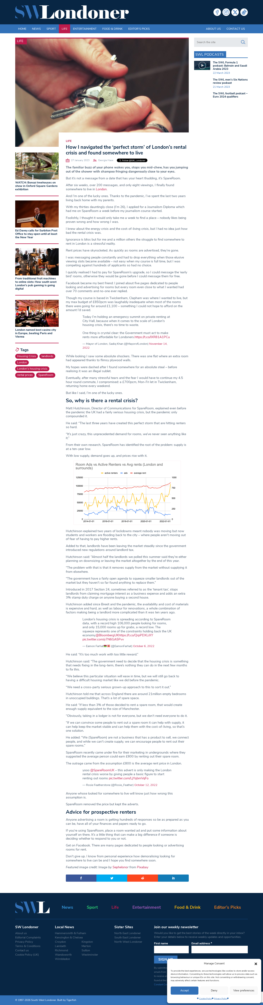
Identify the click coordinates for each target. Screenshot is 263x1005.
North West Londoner (128, 942)
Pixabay (142, 867)
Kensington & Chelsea (69, 937)
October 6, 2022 (143, 646)
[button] (256, 963)
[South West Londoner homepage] (72, 12)
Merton (86, 946)
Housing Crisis (26, 356)
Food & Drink (112, 29)
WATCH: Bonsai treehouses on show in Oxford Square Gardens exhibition (36, 186)
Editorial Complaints (28, 937)
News (36, 29)
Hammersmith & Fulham (70, 933)
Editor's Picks (139, 29)
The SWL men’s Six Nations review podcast (230, 81)
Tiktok (244, 12)
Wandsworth (63, 955)
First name (161, 943)
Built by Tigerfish (66, 1000)
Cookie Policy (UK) (27, 955)
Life (64, 29)
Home (22, 29)
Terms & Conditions (27, 946)
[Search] (243, 42)
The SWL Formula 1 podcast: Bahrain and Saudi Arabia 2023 (230, 66)
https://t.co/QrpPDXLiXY (136, 635)
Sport (51, 29)
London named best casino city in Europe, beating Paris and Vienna (35, 333)
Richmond (61, 950)
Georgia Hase (105, 160)
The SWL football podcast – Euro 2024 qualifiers (230, 95)
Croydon (60, 942)
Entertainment (85, 29)
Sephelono (120, 867)
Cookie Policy (205, 998)
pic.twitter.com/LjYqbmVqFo (128, 778)
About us (213, 29)
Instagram (226, 12)
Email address (201, 943)
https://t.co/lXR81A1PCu (152, 337)
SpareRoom (45, 375)
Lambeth (60, 946)
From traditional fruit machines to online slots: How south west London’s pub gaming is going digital (36, 284)
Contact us (236, 29)
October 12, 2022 (145, 785)
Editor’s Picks (227, 907)
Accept (184, 990)
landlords (47, 356)
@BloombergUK (107, 635)
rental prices (25, 375)
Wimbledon (62, 959)
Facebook (217, 12)
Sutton (86, 950)
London (101, 189)
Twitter (235, 12)
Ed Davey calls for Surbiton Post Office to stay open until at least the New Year (36, 234)
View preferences (243, 990)
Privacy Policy (220, 998)
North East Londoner (127, 933)
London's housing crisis (32, 369)
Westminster (90, 955)
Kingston (87, 942)
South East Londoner (127, 937)
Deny (214, 990)
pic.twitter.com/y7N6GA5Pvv (103, 639)
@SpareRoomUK (102, 770)
